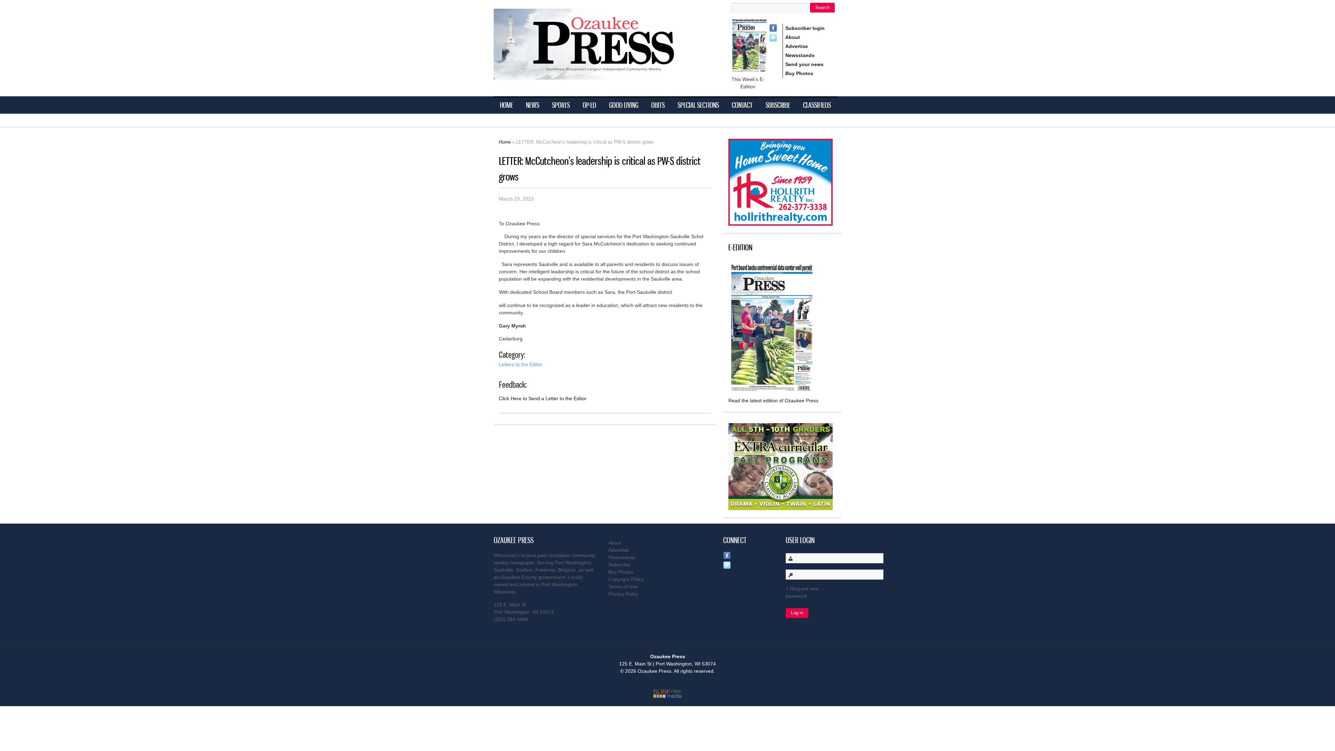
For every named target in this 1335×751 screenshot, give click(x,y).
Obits (658, 105)
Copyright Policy (626, 579)
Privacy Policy (623, 594)
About (792, 37)
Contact (742, 105)
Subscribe (778, 105)
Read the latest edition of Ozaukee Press (773, 400)
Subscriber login (805, 28)
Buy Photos (799, 73)
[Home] (598, 75)
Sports (561, 105)
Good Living (623, 105)
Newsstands (800, 55)
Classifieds (817, 105)
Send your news (804, 64)
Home (506, 105)
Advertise (796, 46)
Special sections (698, 105)
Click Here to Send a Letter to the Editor (542, 398)
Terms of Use (623, 586)
